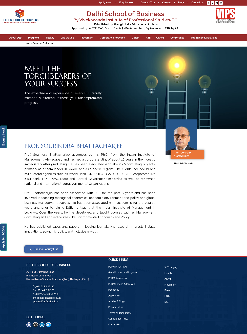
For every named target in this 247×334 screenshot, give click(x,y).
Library (135, 37)
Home (28, 43)
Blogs (181, 2)
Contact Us (197, 2)
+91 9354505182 (45, 286)
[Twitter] (212, 3)
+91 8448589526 (45, 290)
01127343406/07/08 (47, 294)
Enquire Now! (3, 137)
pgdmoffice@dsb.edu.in (45, 301)
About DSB (15, 37)
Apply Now (105, 2)
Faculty (50, 37)
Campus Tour (148, 2)
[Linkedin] (216, 3)
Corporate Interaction (112, 37)
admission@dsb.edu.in (48, 297)
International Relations (204, 37)
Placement (87, 37)
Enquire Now (126, 2)
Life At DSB (67, 37)
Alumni (160, 37)
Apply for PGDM (3, 237)
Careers (166, 2)
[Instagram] (221, 3)
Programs (33, 37)
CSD (148, 37)
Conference (177, 37)
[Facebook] (208, 3)
